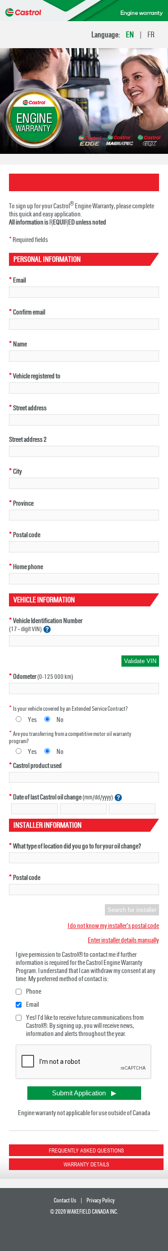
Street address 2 (28, 439)
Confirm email (29, 312)
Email (19, 280)
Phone (33, 991)
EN (130, 34)
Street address (30, 408)
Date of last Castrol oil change (47, 797)
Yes (32, 720)
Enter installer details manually (123, 940)
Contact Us (65, 1200)
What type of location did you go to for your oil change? (77, 846)
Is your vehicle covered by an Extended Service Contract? (70, 708)
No (60, 720)
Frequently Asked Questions (86, 1150)
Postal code (26, 535)
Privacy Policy (100, 1200)
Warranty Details (86, 1164)
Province (23, 503)
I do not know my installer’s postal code (113, 926)
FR (151, 34)
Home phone (28, 567)
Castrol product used (37, 766)
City (17, 471)
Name (20, 344)
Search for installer (132, 909)
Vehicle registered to (36, 376)
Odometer (24, 677)
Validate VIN (140, 661)
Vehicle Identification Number (47, 621)
